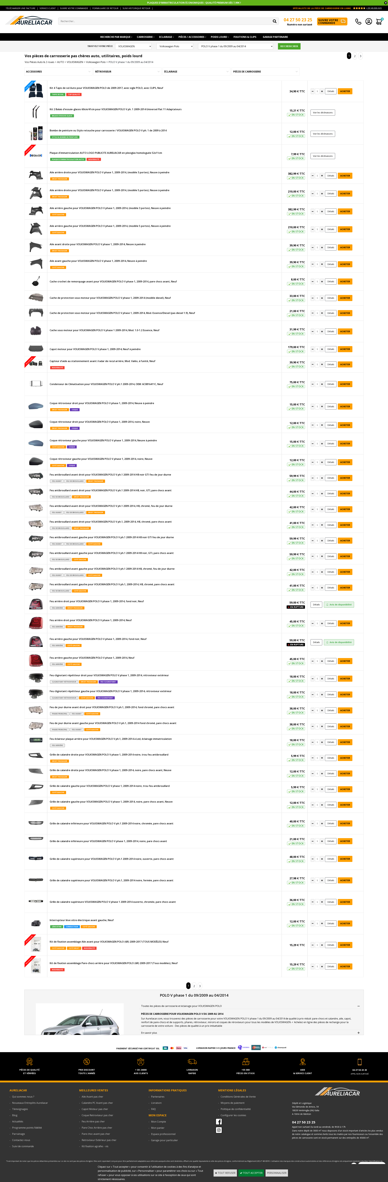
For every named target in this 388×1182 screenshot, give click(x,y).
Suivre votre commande (328, 21)
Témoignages (20, 1109)
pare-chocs (318, 1018)
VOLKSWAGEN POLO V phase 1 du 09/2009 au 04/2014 (254, 1018)
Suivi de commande (23, 1146)
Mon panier (157, 1127)
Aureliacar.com (154, 1018)
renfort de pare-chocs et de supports (162, 1022)
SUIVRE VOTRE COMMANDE (74, 8)
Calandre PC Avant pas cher (97, 1103)
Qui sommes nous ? (23, 1096)
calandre (333, 1018)
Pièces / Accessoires (191, 37)
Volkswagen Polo (96, 62)
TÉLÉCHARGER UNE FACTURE (20, 8)
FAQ (153, 1109)
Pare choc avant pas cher (96, 1134)
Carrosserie (145, 37)
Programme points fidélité (27, 1127)
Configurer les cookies (233, 1115)
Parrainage (18, 1134)
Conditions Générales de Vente (238, 1096)
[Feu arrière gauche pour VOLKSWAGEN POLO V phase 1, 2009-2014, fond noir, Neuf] (35, 642)
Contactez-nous (21, 1140)
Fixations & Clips (245, 37)
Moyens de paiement (232, 1103)
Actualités (17, 1121)
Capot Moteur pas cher (95, 1109)
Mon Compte (158, 1121)
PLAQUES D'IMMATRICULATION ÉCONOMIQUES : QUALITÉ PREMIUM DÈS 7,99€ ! (194, 2)
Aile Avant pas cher (92, 1096)
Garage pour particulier (164, 1140)
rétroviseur (200, 1022)
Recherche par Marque (115, 37)
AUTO (60, 62)
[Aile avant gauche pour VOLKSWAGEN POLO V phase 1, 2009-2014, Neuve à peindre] (35, 264)
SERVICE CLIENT (48, 8)
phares (188, 1022)
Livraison (156, 1103)
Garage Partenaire (275, 37)
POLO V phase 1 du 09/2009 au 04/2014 (131, 62)
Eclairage (165, 37)
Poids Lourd (219, 37)
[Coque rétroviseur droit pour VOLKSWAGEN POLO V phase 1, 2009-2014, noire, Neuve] (35, 425)
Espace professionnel (163, 1134)
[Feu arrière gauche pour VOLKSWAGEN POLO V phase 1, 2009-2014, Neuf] (35, 661)
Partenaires (157, 1096)
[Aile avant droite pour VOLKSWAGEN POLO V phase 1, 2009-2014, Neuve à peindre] (35, 247)
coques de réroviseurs (232, 1022)
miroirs (212, 1022)
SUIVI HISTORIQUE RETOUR (136, 8)
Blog (14, 1115)
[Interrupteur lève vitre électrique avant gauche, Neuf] (35, 923)
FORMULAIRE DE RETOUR (105, 8)
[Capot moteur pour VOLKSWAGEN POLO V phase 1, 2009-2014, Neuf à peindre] (35, 349)
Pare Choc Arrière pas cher (97, 1127)
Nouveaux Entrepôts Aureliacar (30, 1103)
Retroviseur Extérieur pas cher (99, 1140)
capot (347, 1018)
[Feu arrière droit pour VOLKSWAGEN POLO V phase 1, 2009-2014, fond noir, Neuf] (35, 604)
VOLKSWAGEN (75, 62)
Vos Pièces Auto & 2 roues (39, 62)
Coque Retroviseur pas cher (97, 1115)
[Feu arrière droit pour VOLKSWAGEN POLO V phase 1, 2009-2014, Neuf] (35, 623)
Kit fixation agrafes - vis (95, 1146)
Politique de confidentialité (236, 1109)
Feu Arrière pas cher (93, 1121)
